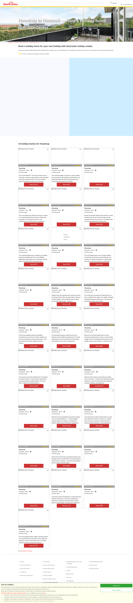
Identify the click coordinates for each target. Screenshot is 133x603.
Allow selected (116, 590)
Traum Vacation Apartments (50, 582)
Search (114, 3)
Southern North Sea (23, 42)
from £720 (66, 264)
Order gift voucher (25, 568)
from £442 (33, 346)
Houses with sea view (49, 565)
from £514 (99, 264)
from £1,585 (66, 346)
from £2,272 (99, 386)
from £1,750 (66, 426)
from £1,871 (34, 184)
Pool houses (46, 561)
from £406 (33, 466)
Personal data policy (71, 567)
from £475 (33, 264)
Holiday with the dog (48, 568)
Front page (10, 42)
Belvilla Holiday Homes (49, 579)
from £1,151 (66, 304)
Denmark (16, 42)
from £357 (66, 224)
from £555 (66, 386)
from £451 (33, 304)
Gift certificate (70, 581)
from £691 (66, 466)
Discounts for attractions (26, 575)
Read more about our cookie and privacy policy (13, 593)
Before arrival (70, 574)
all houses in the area (26, 551)
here (44, 593)
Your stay (68, 577)
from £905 (99, 346)
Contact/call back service (96, 561)
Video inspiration (47, 575)
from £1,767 (34, 545)
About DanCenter (94, 568)
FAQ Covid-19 (93, 565)
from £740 (99, 466)
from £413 (99, 184)
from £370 (33, 505)
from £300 (99, 426)
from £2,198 (34, 386)
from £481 (33, 224)
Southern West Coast (34, 42)
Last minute (23, 572)
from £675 (99, 304)
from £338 (99, 505)
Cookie (68, 570)
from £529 (99, 224)
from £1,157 (66, 505)
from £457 (66, 184)
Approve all (116, 585)
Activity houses (47, 572)
